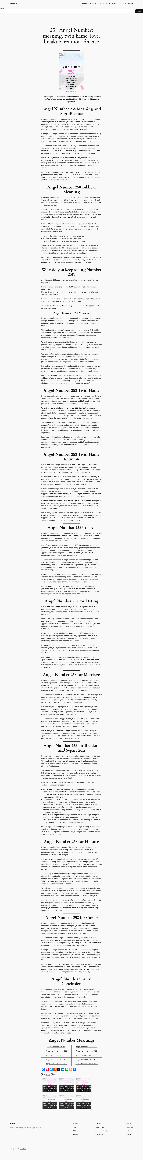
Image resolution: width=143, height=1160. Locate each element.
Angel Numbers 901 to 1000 (86, 1064)
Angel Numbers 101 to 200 (86, 1047)
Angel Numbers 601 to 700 (56, 1060)
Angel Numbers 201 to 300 (56, 1051)
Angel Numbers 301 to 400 (86, 1051)
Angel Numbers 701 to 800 (86, 1060)
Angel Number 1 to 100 (56, 1047)
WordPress (23, 1149)
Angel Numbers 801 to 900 (56, 1064)
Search (2, 8)
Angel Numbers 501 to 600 (86, 1055)
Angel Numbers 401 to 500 (56, 1055)
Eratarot (14, 3)
